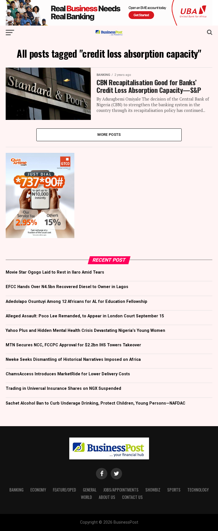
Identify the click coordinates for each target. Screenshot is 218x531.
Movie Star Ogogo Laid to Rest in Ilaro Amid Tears (55, 272)
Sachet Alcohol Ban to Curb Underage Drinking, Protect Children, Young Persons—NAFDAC (95, 403)
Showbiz (152, 490)
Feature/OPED (64, 490)
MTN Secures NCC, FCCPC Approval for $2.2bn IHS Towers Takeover (73, 345)
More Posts (109, 134)
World (86, 497)
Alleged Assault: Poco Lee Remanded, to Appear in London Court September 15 (85, 316)
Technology (198, 490)
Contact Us (132, 497)
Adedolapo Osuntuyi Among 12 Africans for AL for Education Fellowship (76, 301)
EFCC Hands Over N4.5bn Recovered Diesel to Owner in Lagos (67, 286)
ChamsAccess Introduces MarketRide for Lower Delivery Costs (68, 374)
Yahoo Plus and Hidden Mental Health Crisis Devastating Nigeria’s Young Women (85, 330)
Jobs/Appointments (121, 490)
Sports (174, 490)
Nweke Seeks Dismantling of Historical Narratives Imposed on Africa (73, 359)
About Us (107, 497)
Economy (38, 490)
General (90, 490)
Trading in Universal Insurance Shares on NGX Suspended (63, 388)
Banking (16, 490)
